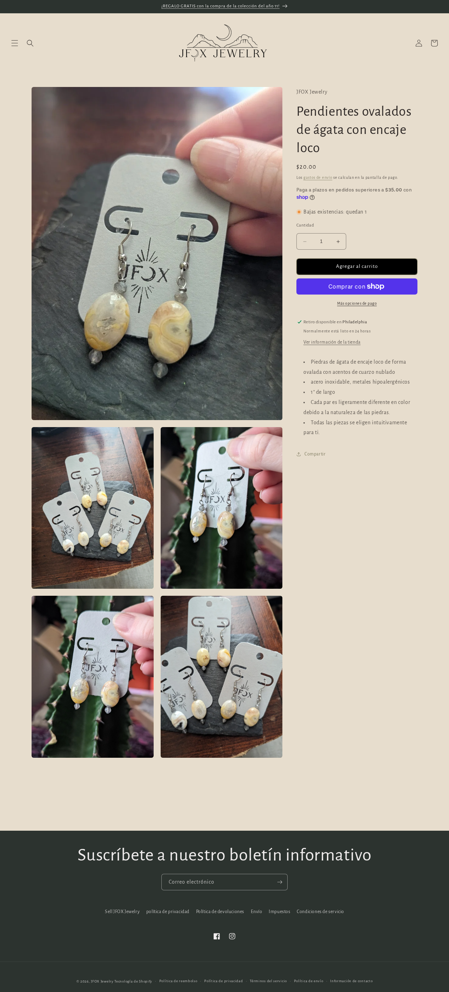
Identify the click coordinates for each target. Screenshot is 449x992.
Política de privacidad (223, 981)
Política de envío (308, 981)
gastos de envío (318, 177)
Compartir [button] (315, 454)
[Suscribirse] (279, 882)
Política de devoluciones (220, 911)
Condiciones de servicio (320, 911)
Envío (256, 911)
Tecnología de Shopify (133, 981)
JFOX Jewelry (102, 981)
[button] (14, 43)
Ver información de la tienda (332, 342)
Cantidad (305, 225)
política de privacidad (167, 911)
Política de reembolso (178, 981)
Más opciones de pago (357, 303)
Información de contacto (351, 981)
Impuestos (279, 911)
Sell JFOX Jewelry (122, 911)
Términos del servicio (268, 981)
